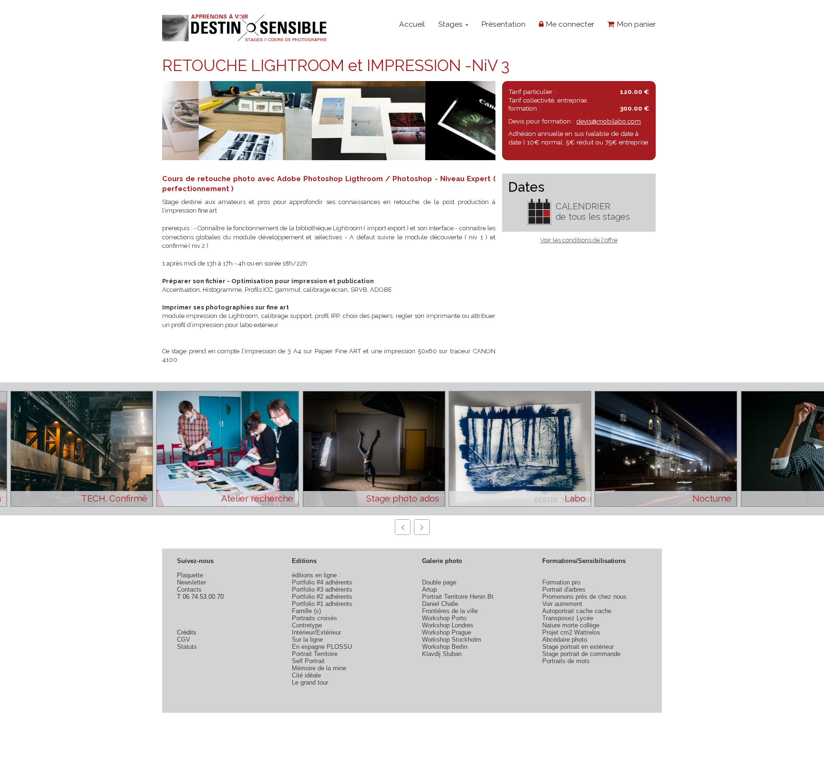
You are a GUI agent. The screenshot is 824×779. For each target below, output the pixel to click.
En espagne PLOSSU (322, 646)
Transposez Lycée (567, 618)
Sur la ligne (307, 639)
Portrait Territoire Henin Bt (458, 596)
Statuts (187, 646)
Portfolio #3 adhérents (322, 589)
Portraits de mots (566, 661)
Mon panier (635, 24)
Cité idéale (306, 675)
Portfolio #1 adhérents (322, 603)
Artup (429, 589)
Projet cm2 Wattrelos (571, 632)
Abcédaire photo (564, 639)
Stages (451, 24)
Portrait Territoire (315, 653)
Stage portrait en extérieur (578, 646)
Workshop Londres (448, 625)
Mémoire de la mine (319, 668)
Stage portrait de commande (581, 653)
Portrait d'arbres (564, 589)
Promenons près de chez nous (584, 596)
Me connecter (569, 24)
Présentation (503, 24)
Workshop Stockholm (451, 639)
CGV (183, 639)
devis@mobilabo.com (608, 121)
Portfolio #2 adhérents (322, 596)
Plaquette (190, 575)
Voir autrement (562, 603)
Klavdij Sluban (442, 653)
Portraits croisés (314, 618)
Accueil (412, 24)
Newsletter (191, 582)
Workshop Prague (446, 632)
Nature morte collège (570, 625)
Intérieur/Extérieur (316, 632)
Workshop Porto (444, 618)
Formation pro (561, 582)
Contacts (189, 589)
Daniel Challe (440, 603)
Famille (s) (306, 611)
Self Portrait (308, 661)
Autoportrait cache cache (576, 611)
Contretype (307, 625)
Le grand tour (310, 682)
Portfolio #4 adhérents (322, 582)
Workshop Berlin (444, 646)
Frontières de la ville (450, 611)
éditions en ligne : (316, 575)
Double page (439, 582)
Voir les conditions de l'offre (579, 240)
